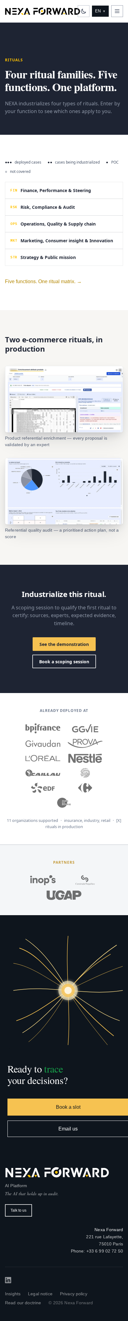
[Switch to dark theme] (83, 11)
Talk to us (18, 1210)
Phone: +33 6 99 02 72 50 (97, 1251)
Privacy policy (73, 1293)
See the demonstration (64, 644)
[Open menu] (117, 11)
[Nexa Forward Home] (42, 11)
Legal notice (40, 1293)
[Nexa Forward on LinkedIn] (8, 1280)
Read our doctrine (23, 1302)
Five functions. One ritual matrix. (43, 281)
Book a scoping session (64, 662)
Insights (13, 1293)
